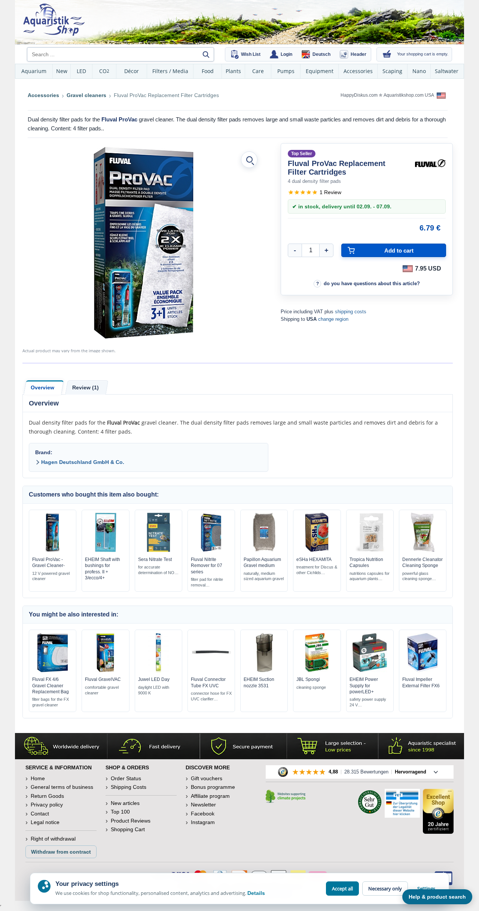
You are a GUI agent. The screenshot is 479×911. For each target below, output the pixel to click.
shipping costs (350, 311)
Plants (233, 71)
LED (81, 71)
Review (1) (85, 387)
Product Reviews (130, 821)
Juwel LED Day (154, 679)
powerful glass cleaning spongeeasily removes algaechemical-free (421, 576)
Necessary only (385, 888)
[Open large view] (249, 159)
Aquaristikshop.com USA (409, 95)
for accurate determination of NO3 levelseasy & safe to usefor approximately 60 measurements (157, 570)
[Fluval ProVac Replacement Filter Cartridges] (143, 242)
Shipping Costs (128, 787)
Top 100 (120, 812)
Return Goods (47, 796)
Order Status (126, 778)
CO (104, 71)
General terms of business (62, 787)
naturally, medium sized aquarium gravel (264, 576)
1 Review (330, 192)
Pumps (286, 71)
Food (208, 71)
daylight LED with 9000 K (153, 690)
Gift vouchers (206, 778)
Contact (40, 814)
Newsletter (203, 805)
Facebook (202, 814)
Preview (52, 550)
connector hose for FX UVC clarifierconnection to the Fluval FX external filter (211, 696)
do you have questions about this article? (372, 283)
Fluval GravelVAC (103, 679)
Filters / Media (170, 71)
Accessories (358, 71)
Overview (42, 387)
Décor (131, 71)
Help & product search (437, 897)
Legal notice (45, 822)
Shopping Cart (128, 829)
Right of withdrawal (53, 839)
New (61, 71)
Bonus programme (213, 787)
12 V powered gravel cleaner (51, 576)
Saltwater (446, 71)
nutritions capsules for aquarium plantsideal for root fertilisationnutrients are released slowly (370, 576)
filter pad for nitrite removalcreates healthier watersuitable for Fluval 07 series (209, 582)
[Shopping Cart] (387, 54)
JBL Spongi (308, 679)
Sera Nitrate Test (155, 559)
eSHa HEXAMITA (314, 559)
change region (333, 319)
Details (256, 893)
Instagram (203, 822)
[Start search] (205, 54)
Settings (426, 888)
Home (38, 778)
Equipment (319, 71)
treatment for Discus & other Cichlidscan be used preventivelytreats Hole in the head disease (316, 570)
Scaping (392, 71)
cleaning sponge (311, 687)
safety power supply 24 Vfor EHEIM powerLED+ (368, 702)
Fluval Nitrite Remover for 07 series (206, 565)
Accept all (342, 888)
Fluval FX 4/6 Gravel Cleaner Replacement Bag (50, 685)
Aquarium (33, 71)
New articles (125, 803)
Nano (419, 71)
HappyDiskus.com (359, 95)
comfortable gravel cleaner (102, 690)
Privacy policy (47, 805)
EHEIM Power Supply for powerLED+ (364, 685)
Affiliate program (210, 796)
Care (258, 71)
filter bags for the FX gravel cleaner (50, 702)
